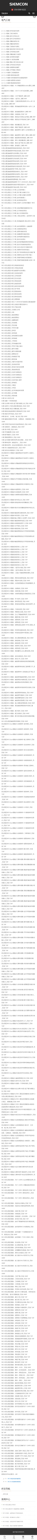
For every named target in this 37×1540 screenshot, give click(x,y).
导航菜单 (4, 13)
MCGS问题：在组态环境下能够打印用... (13, 1521)
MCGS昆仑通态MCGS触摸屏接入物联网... (14, 1509)
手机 (14, 1538)
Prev (2, 16)
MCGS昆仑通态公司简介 (9, 1504)
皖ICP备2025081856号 (18, 1532)
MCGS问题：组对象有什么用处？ (12, 1517)
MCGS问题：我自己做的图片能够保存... (13, 1525)
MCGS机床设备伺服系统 (14, 1478)
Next (34, 16)
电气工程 (5, 1494)
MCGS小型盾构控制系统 (14, 1481)
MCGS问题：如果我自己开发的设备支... (13, 1513)
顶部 (32, 1538)
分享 (4, 1538)
